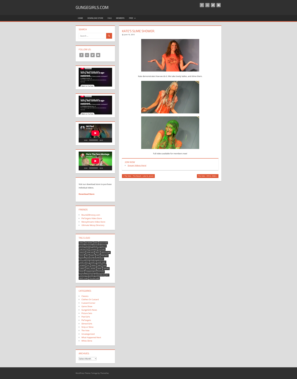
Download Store (95, 18)
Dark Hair (90, 252)
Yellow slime (94, 278)
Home (80, 18)
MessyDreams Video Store (93, 221)
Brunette (96, 246)
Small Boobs (90, 269)
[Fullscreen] (109, 140)
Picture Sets (86, 313)
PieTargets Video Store (91, 218)
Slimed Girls (86, 323)
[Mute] (105, 140)
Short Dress (84, 262)
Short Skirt (101, 262)
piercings (104, 256)
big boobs (88, 243)
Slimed (81, 269)
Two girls (90, 275)
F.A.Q (110, 18)
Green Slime (105, 252)
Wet (107, 275)
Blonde (88, 246)
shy (88, 265)
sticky (81, 272)
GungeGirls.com (92, 7)
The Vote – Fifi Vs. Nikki (207, 176)
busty (104, 246)
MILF (86, 256)
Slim (104, 265)
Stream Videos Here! (137, 165)
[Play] (82, 140)
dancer (82, 252)
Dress (97, 252)
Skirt (99, 265)
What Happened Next (91, 337)
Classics (84, 296)
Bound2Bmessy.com (90, 215)
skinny (93, 265)
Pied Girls (85, 316)
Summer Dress (91, 272)
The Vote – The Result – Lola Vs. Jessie (138, 176)
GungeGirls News (89, 310)
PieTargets (86, 320)
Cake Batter (83, 249)
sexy (95, 259)
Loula (81, 256)
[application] (95, 77)
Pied (97, 256)
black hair (103, 243)
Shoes (101, 259)
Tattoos (101, 272)
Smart (99, 269)
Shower (82, 265)
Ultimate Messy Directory (92, 225)
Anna (81, 243)
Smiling (106, 269)
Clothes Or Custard (90, 299)
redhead (89, 259)
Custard (101, 249)
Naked (92, 256)
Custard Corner (88, 303)
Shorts (92, 262)
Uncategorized (88, 334)
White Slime (83, 278)
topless (82, 275)
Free (131, 18)
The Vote (85, 330)
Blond (81, 246)
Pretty (81, 259)
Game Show (86, 306)
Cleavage (93, 249)
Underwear (100, 275)
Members (120, 18)
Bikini (96, 243)
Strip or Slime (87, 327)
